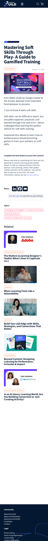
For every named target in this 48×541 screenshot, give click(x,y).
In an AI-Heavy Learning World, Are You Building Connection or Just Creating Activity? (23, 396)
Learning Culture (12, 214)
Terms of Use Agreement (13, 535)
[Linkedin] (14, 188)
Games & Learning (34, 210)
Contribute (8, 521)
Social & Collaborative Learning (18, 218)
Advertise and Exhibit (12, 519)
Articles (8, 287)
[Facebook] (19, 188)
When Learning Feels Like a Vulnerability (19, 292)
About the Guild (10, 514)
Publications (10, 69)
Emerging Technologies (14, 210)
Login (17, 196)
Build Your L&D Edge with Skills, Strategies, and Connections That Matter (22, 326)
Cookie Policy (9, 538)
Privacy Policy (9, 533)
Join (10, 196)
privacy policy (32, 175)
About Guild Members (12, 516)
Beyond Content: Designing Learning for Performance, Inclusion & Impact (19, 361)
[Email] (25, 188)
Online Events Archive (14, 252)
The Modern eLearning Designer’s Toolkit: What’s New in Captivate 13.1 (22, 258)
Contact (7, 524)
